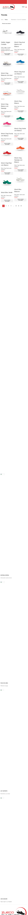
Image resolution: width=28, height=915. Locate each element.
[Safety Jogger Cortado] (7, 31)
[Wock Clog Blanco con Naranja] (7, 92)
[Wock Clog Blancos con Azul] (7, 62)
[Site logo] (8, 6)
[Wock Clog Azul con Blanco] (20, 61)
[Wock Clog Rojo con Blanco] (7, 152)
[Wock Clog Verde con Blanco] (20, 118)
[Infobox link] (14, 527)
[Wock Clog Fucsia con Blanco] (7, 123)
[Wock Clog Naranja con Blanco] (20, 147)
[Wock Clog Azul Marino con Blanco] (20, 31)
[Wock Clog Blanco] (20, 90)
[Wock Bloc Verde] (7, 182)
